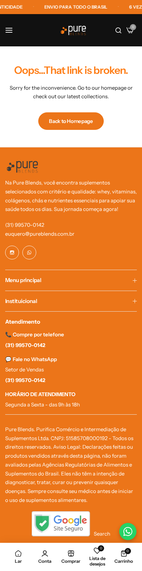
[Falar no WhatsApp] (127, 531)
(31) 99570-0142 (24, 225)
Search (102, 533)
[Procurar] (118, 30)
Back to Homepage (71, 121)
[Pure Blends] (73, 30)
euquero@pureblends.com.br (39, 234)
